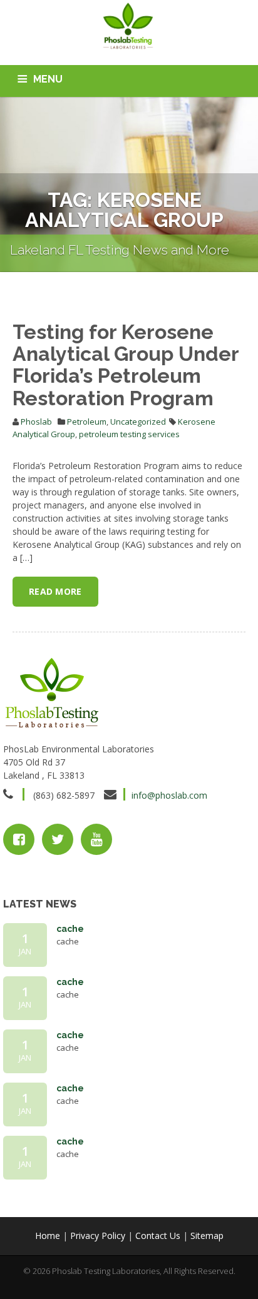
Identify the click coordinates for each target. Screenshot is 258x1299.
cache (70, 929)
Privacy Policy (97, 1235)
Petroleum (86, 421)
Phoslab (36, 421)
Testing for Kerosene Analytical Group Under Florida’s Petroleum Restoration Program (126, 365)
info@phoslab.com (169, 795)
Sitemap (207, 1235)
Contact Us (157, 1235)
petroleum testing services (129, 434)
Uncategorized (138, 421)
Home (47, 1235)
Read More (55, 591)
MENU (48, 79)
